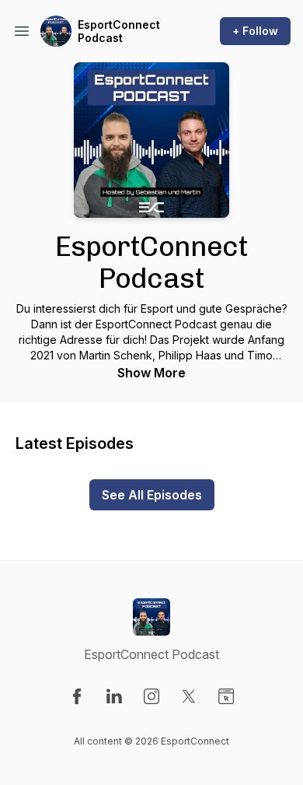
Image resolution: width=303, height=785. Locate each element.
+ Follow (255, 30)
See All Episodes (152, 495)
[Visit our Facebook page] (77, 696)
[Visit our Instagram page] (151, 696)
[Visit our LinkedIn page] (114, 696)
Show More (151, 372)
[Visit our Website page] (226, 696)
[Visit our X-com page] (189, 696)
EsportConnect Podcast (119, 31)
